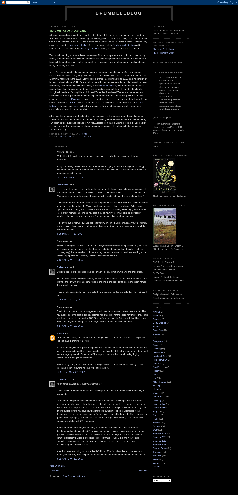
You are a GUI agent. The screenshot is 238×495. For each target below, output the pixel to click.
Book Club (158, 330)
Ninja (155, 389)
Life (154, 378)
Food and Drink (160, 356)
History (77, 136)
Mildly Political (160, 382)
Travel (156, 459)
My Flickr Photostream (163, 49)
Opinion (156, 393)
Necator (60, 333)
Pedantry (157, 400)
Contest (156, 345)
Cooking (157, 348)
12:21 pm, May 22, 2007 (71, 372)
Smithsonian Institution (124, 45)
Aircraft (156, 312)
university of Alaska (89, 48)
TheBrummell (63, 185)
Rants (156, 419)
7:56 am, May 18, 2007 (70, 299)
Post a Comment (57, 466)
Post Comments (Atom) (73, 476)
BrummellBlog (119, 13)
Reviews (157, 422)
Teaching (157, 455)
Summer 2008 (159, 433)
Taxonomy (158, 452)
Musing (156, 385)
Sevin (76, 106)
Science (87, 136)
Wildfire (156, 466)
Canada (156, 334)
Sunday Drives (160, 448)
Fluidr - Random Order (163, 53)
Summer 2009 (159, 437)
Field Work (158, 352)
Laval (155, 374)
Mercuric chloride (108, 85)
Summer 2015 (159, 441)
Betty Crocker (159, 323)
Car (154, 337)
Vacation (157, 463)
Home (99, 470)
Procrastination (160, 407)
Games (156, 363)
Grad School (65, 136)
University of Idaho (77, 45)
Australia (157, 319)
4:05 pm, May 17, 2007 (70, 234)
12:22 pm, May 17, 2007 (71, 177)
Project (156, 411)
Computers (158, 341)
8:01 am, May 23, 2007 (70, 459)
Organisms (158, 396)
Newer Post (54, 470)
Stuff (155, 430)
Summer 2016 (159, 444)
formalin (72, 102)
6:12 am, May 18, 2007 (70, 260)
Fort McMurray (160, 360)
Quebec (156, 415)
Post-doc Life (159, 404)
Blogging (157, 326)
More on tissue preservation (68, 30)
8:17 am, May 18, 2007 (70, 326)
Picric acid (76, 99)
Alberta (156, 315)
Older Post (143, 470)
